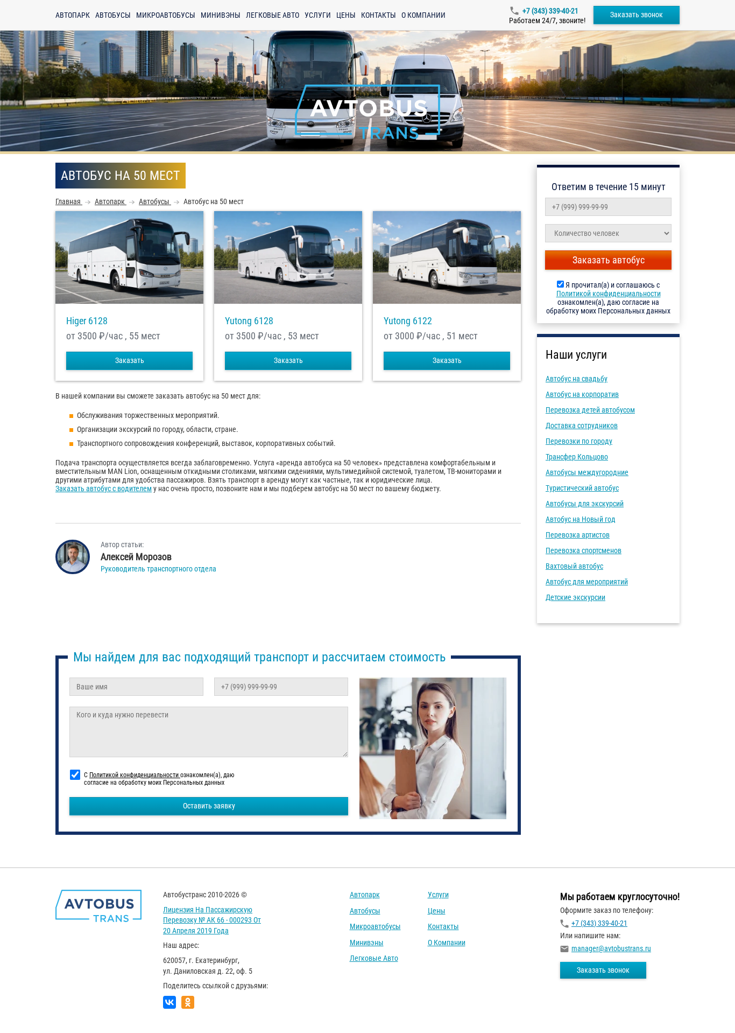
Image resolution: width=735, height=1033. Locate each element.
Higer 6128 (87, 321)
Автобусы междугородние (587, 472)
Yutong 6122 (408, 321)
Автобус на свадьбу (576, 378)
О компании (423, 15)
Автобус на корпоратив (582, 394)
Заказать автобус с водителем (103, 488)
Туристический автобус (582, 488)
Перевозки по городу (579, 441)
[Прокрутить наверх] (35, 1008)
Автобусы (113, 15)
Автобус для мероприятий (587, 581)
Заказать (129, 360)
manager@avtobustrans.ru (611, 948)
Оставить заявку (209, 805)
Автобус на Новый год (581, 519)
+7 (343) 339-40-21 (550, 10)
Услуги (318, 15)
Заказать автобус (609, 260)
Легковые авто (272, 15)
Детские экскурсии (575, 597)
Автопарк (72, 15)
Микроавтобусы (165, 15)
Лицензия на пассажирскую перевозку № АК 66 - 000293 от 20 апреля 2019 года (212, 920)
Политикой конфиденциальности (608, 293)
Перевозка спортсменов (583, 550)
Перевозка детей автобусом (590, 410)
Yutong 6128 (249, 321)
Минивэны (221, 15)
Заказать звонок (636, 14)
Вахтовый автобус (574, 566)
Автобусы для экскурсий (585, 503)
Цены (346, 15)
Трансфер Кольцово (577, 456)
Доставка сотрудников (582, 425)
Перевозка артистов (578, 535)
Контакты (378, 15)
